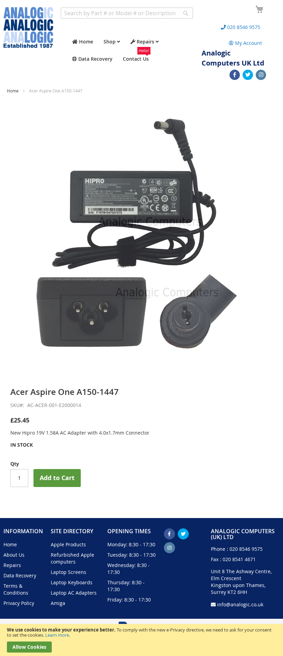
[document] (141, 640)
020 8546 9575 (246, 549)
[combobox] (127, 13)
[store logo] (28, 27)
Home (13, 90)
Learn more (57, 635)
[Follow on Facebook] (235, 75)
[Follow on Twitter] (248, 75)
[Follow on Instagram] (261, 75)
